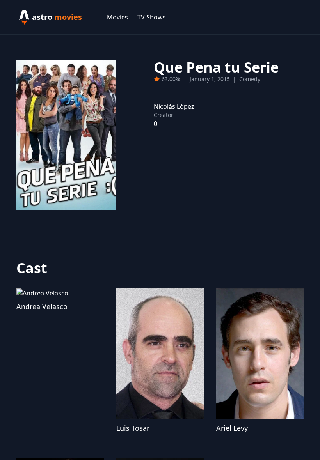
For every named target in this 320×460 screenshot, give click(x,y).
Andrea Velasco (42, 306)
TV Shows (151, 17)
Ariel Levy (232, 428)
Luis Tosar (132, 428)
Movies (117, 17)
